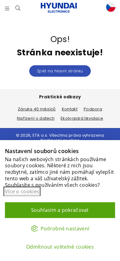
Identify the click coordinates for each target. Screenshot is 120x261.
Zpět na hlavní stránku (60, 71)
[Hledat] (18, 7)
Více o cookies (22, 191)
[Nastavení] (109, 8)
